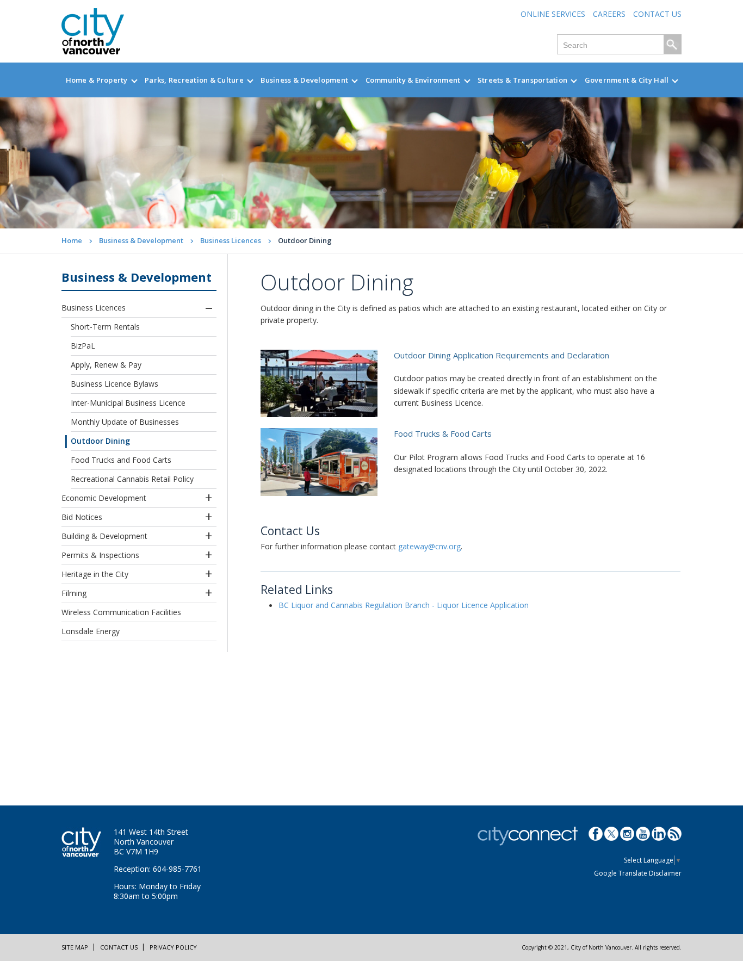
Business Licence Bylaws (114, 384)
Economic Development (103, 498)
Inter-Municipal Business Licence (128, 403)
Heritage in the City (94, 574)
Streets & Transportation (522, 80)
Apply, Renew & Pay (106, 364)
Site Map (74, 947)
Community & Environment (413, 80)
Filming (73, 593)
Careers (609, 14)
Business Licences (230, 240)
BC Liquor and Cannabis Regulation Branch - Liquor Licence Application (403, 605)
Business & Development (304, 80)
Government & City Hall (627, 80)
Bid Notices (81, 517)
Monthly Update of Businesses (125, 422)
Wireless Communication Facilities (121, 612)
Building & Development (104, 536)
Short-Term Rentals (105, 326)
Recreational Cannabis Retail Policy (132, 479)
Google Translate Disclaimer (638, 873)
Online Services (553, 14)
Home (71, 240)
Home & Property (97, 80)
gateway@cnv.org (429, 546)
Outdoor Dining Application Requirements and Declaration (501, 355)
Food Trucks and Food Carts (121, 460)
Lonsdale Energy (90, 631)
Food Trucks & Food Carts (443, 433)
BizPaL (83, 345)
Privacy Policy (173, 947)
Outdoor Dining (100, 441)
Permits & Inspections (100, 555)
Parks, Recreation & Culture (194, 80)
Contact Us (657, 14)
